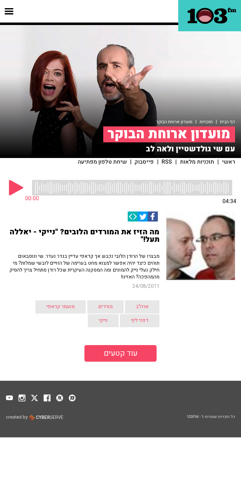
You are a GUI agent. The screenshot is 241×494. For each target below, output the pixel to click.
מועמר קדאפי (60, 306)
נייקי (103, 320)
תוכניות (206, 122)
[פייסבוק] (153, 216)
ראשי (228, 162)
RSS (167, 162)
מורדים (105, 306)
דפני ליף (139, 320)
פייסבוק (144, 162)
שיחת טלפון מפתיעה (102, 162)
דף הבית (227, 122)
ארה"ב (142, 306)
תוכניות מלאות (197, 162)
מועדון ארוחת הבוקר (174, 122)
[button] (9, 11)
